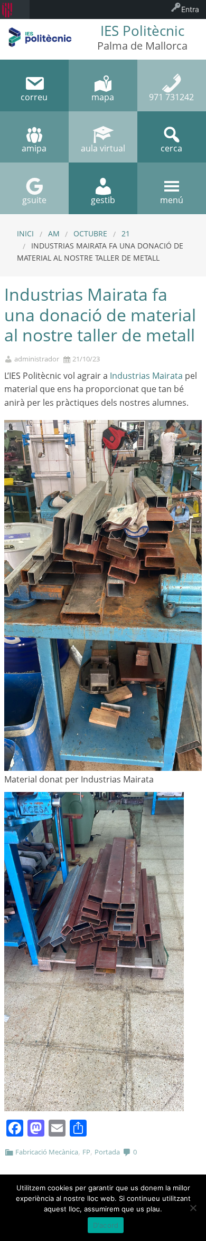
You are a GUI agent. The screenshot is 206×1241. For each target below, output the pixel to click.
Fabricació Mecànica (46, 1152)
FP (86, 1152)
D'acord (106, 1225)
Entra (190, 9)
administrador (36, 359)
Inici (25, 233)
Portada (107, 1152)
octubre (90, 233)
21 (125, 233)
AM (54, 233)
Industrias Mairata (145, 375)
